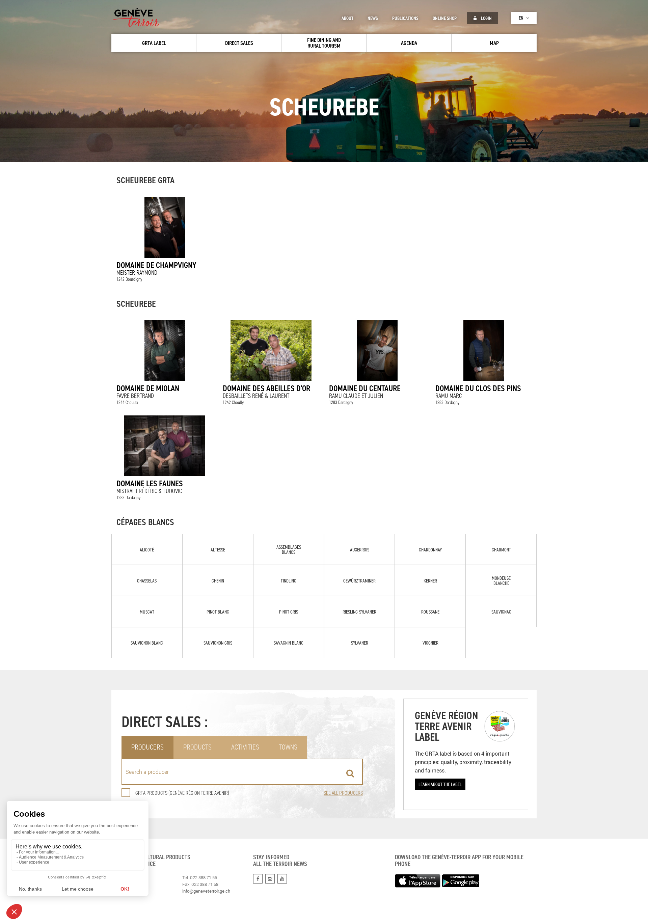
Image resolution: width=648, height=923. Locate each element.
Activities (245, 747)
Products (197, 747)
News (373, 18)
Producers (147, 747)
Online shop (445, 18)
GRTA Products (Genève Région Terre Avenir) (182, 793)
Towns (288, 747)
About (347, 18)
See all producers (343, 793)
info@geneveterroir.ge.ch (206, 891)
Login (486, 18)
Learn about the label (440, 784)
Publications (405, 18)
